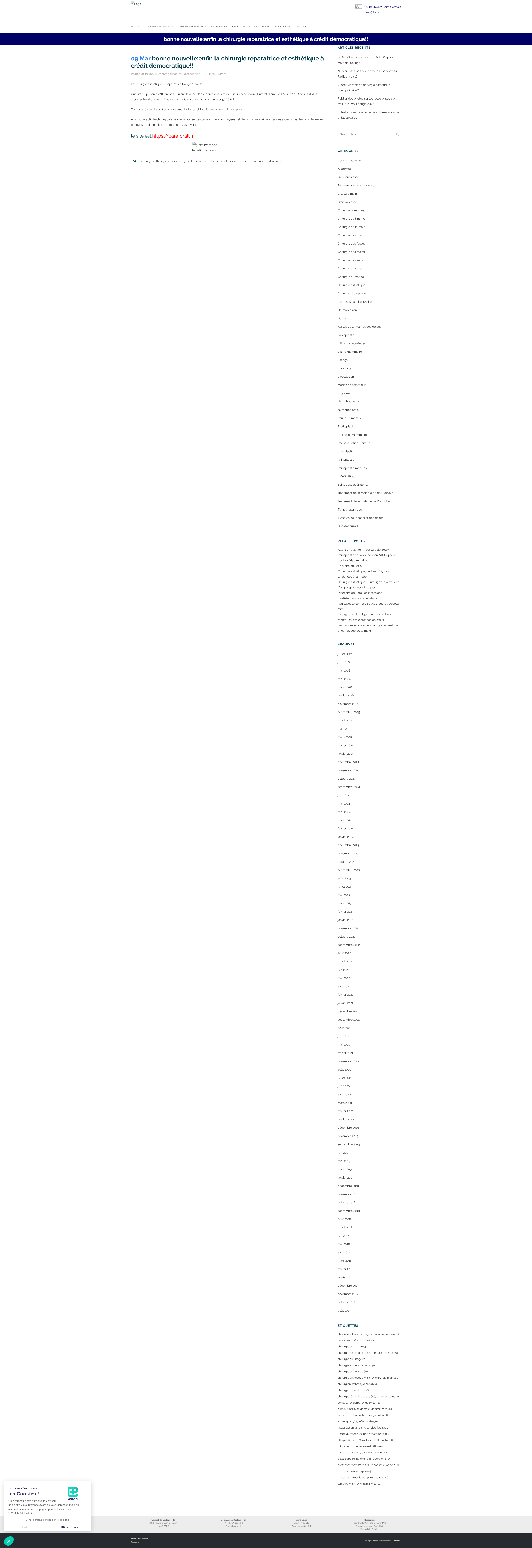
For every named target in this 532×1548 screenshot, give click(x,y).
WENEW (396, 1540)
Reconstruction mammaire (356, 443)
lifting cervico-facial (373, 1427)
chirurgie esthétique (154, 161)
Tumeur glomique (350, 509)
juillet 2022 (345, 961)
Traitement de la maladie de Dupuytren (364, 501)
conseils (345, 1402)
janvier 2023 (345, 920)
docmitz (215, 161)
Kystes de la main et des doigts (359, 326)
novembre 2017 (348, 1294)
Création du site (301, 1523)
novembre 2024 (348, 770)
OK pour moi (70, 1527)
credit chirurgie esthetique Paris (188, 161)
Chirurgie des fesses (351, 243)
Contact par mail (233, 1526)
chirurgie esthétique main (356, 1377)
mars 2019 (345, 1169)
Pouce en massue (350, 418)
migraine (344, 393)
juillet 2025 (345, 720)
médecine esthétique (369, 1446)
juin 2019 (343, 1152)
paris (367, 1452)
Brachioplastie (347, 202)
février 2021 (345, 1053)
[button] (9, 1541)
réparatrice (257, 161)
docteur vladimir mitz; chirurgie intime (363, 1415)
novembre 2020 (348, 1061)
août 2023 (344, 878)
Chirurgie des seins (350, 260)
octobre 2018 (346, 1202)
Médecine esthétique (352, 384)
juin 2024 (344, 795)
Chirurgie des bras (350, 235)
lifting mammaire (375, 1433)
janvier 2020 (346, 1119)
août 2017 (344, 1310)
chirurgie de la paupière (354, 1352)
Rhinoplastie (346, 459)
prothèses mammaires (353, 1465)
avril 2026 (344, 678)
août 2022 (344, 953)
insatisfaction (347, 1427)
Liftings (343, 360)
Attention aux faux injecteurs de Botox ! (364, 549)
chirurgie (365, 1340)
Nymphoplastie (348, 401)
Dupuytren (345, 318)
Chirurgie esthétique (351, 285)
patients (380, 1452)
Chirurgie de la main (351, 227)
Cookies (135, 1542)
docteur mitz (348, 1408)
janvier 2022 (345, 1003)
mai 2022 (344, 978)
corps (358, 1402)
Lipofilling (344, 368)
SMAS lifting (346, 476)
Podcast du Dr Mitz (369, 1529)
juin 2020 (344, 1086)
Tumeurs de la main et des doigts (360, 517)
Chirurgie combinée (351, 210)
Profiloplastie (346, 426)
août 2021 (344, 1028)
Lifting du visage (350, 1433)
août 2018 (344, 1219)
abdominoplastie (350, 1334)
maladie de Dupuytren (378, 1440)
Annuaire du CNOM (301, 1526)
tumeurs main (348, 1483)
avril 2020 (344, 1094)
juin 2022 (343, 969)
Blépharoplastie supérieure (356, 185)
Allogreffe (344, 168)
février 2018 (345, 1269)
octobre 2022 (346, 936)
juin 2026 (344, 662)
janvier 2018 (345, 1277)
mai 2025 (344, 728)
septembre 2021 (349, 1019)
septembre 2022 (349, 944)
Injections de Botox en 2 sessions (360, 592)
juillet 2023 (345, 886)
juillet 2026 (345, 654)
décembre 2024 (348, 762)
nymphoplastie (349, 1452)
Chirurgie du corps (350, 268)
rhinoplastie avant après (354, 1471)
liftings (344, 1440)
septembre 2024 (349, 787)
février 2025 (345, 745)
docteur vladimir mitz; (235, 161)
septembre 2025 (349, 712)
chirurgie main (386, 1377)
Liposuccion (346, 376)
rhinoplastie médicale (353, 1477)
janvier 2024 (346, 836)
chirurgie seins (388, 1396)
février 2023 (345, 911)
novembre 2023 (348, 853)
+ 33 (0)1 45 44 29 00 (233, 1523)
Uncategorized (168, 73)
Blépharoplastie (348, 177)
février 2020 (346, 1111)
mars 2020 (345, 1102)
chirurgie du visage (351, 1359)
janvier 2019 (345, 1177)
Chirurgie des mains (351, 251)
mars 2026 (345, 687)
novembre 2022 (348, 928)
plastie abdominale (351, 1458)
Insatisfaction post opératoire (357, 598)
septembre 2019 (349, 1144)
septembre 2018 (349, 1210)
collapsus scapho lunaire (355, 301)
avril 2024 (344, 811)
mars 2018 (345, 1260)
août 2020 (344, 1069)
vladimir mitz (273, 161)
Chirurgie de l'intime (351, 218)
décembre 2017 (348, 1285)
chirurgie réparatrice (353, 1390)
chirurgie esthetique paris (356, 1365)
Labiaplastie (346, 335)
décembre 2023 (348, 845)
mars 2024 (345, 820)
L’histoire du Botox (350, 565)
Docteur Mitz (191, 73)
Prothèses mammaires (353, 434)
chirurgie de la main (352, 1346)
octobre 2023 (346, 861)
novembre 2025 (348, 703)
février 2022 (345, 994)
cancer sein (347, 1340)
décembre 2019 (348, 1127)
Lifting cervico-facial (352, 343)
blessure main (347, 193)
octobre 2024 (347, 778)
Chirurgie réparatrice (352, 293)
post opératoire (378, 1458)
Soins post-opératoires (353, 484)
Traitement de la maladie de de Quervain (365, 493)
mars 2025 (345, 737)
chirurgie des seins (386, 1352)
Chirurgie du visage (351, 276)
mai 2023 (344, 895)
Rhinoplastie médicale (353, 468)
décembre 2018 (348, 1185)
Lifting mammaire (350, 351)
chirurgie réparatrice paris (356, 1396)
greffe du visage (368, 1421)
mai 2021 (344, 1044)
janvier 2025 (346, 753)
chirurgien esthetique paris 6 (357, 1384)
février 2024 (345, 828)
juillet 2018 (345, 1227)
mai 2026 (344, 670)
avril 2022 (344, 986)
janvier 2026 (346, 695)
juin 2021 (343, 1036)
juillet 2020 (345, 1077)
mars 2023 (345, 903)
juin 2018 (343, 1235)
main (356, 1440)
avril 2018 (344, 1252)
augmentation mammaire (381, 1334)
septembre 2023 (349, 870)
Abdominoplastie (349, 160)
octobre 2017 (346, 1302)
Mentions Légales (139, 1539)
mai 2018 (344, 1244)
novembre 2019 (348, 1136)
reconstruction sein (385, 1465)
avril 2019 (344, 1161)
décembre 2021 (348, 1011)
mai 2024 (344, 803)
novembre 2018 (348, 1194)
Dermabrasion (347, 310)
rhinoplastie (345, 451)
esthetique (346, 1421)
